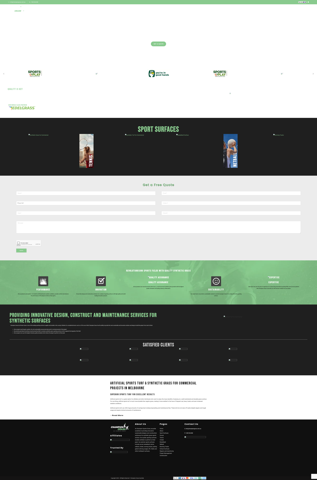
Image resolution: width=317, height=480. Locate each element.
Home (137, 9)
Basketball (163, 442)
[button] (3, 73)
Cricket (162, 440)
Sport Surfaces (155, 9)
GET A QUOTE (158, 44)
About (144, 9)
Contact (195, 9)
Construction (163, 455)
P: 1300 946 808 (189, 433)
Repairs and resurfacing (167, 451)
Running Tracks (164, 446)
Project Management (166, 453)
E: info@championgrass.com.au (193, 428)
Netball (162, 444)
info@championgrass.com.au (17, 2)
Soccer (162, 435)
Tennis (162, 437)
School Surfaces (172, 9)
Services (184, 9)
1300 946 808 (34, 2)
